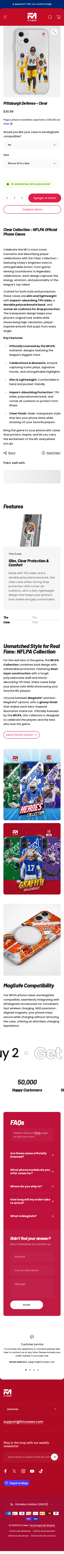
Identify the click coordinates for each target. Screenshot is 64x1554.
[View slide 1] (26, 1370)
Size (6, 155)
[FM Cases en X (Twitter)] (14, 1471)
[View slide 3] (34, 1370)
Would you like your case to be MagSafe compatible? (31, 134)
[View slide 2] (30, 1370)
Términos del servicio (18, 1536)
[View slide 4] (38, 1370)
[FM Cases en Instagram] (23, 1471)
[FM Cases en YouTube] (32, 1471)
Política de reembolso (20, 1531)
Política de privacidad (44, 1531)
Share (11, 453)
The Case (8, 619)
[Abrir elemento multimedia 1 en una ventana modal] (54, 31)
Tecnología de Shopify (42, 1525)
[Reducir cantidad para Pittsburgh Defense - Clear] (7, 198)
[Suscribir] (54, 1457)
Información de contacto (43, 1536)
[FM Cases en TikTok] (41, 1471)
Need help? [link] (54, 453)
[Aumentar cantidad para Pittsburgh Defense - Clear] (21, 198)
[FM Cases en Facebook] (5, 1471)
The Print (37, 619)
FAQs (37, 1133)
